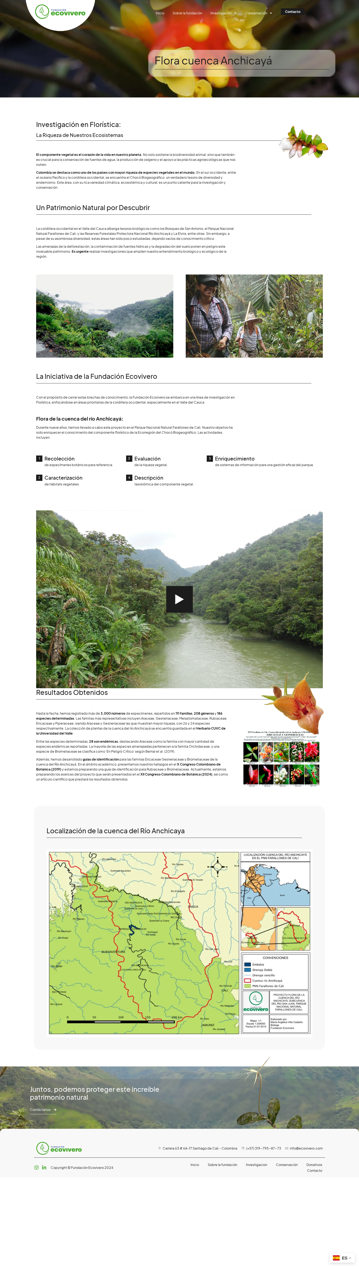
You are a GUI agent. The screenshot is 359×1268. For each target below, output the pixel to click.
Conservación (256, 13)
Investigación (221, 13)
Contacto (314, 1170)
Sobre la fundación (187, 13)
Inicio (160, 13)
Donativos (314, 1164)
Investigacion (256, 1164)
